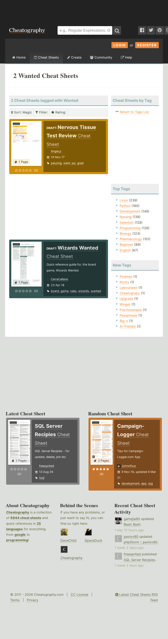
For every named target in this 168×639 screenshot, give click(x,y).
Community (102, 57)
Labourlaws (128, 288)
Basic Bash (132, 524)
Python (125, 206)
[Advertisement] (84, 11)
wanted (96, 291)
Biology (125, 233)
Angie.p (56, 151)
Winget (125, 304)
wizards (83, 291)
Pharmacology (131, 239)
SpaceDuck (93, 540)
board (55, 291)
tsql (41, 477)
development (130, 483)
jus (74, 163)
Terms (15, 600)
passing (56, 163)
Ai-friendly (128, 326)
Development (130, 211)
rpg (150, 483)
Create (76, 57)
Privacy (32, 600)
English (125, 250)
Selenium (127, 222)
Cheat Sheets (48, 57)
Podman (126, 276)
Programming (130, 228)
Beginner (126, 244)
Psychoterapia (131, 310)
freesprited (46, 466)
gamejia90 (132, 519)
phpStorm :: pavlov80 (140, 542)
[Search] (117, 30)
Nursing (126, 217)
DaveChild (68, 540)
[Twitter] (151, 30)
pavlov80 (131, 537)
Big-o (124, 321)
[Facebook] (142, 30)
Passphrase (128, 315)
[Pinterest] (160, 30)
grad (80, 163)
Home (20, 57)
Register (147, 45)
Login (120, 45)
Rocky (124, 282)
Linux (124, 200)
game (64, 291)
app (143, 483)
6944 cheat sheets (25, 518)
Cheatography (17, 512)
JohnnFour (128, 466)
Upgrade (126, 299)
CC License (79, 594)
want (66, 163)
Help (128, 57)
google (20, 534)
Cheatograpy (130, 293)
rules (73, 291)
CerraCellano (59, 279)
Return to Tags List (134, 112)
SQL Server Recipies (139, 560)
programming (17, 540)
